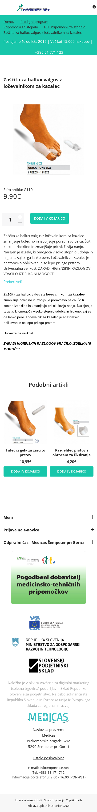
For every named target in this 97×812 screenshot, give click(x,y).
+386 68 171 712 (52, 772)
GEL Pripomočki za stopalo (65, 27)
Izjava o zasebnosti (28, 800)
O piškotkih (74, 800)
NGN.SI (65, 805)
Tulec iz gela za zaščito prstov (25, 452)
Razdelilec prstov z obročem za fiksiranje (72, 452)
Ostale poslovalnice (48, 758)
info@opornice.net (54, 767)
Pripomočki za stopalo (21, 27)
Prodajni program (34, 21)
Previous (45, 392)
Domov (9, 21)
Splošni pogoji (54, 800)
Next (51, 392)
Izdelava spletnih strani (43, 805)
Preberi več (13, 281)
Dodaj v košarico (49, 218)
